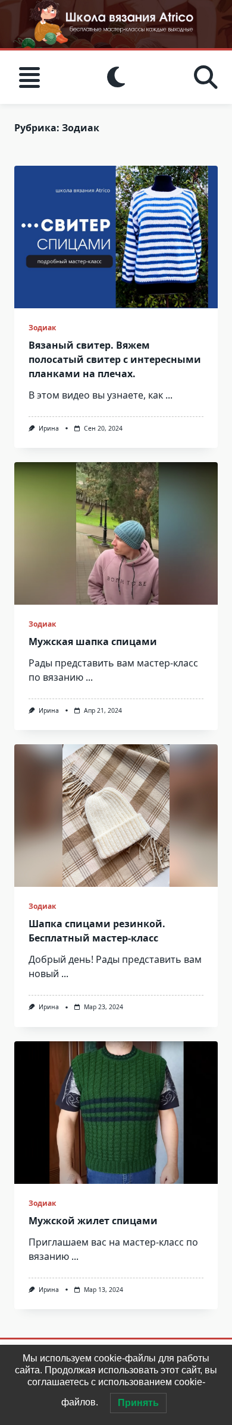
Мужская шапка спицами (93, 641)
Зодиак (42, 328)
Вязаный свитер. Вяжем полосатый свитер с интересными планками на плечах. (115, 359)
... (169, 395)
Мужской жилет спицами (93, 1220)
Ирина (49, 428)
